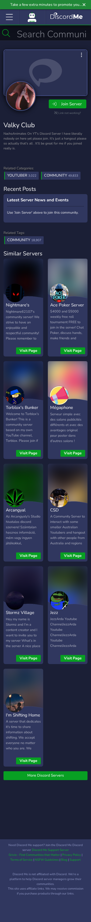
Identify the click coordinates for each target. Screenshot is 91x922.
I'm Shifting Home (23, 715)
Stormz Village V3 (20, 616)
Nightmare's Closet (17, 308)
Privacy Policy (71, 855)
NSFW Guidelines (47, 860)
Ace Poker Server (67, 305)
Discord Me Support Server (50, 850)
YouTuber (21, 175)
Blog (64, 860)
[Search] (6, 33)
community (24, 240)
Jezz (54, 612)
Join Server (71, 104)
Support (75, 860)
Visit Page (28, 350)
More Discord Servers (45, 775)
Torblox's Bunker (22, 407)
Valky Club (19, 125)
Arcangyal (15, 510)
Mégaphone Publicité (61, 410)
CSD (54, 510)
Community (61, 175)
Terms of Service (21, 860)
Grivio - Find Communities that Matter (34, 855)
